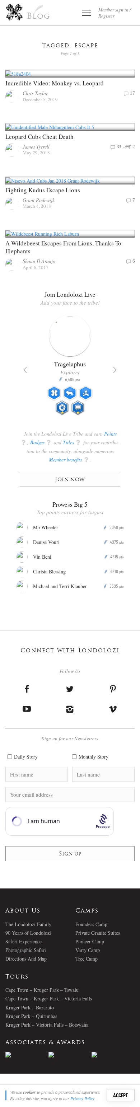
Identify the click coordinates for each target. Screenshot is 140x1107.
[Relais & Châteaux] (113, 1054)
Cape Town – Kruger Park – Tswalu (42, 989)
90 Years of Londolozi (28, 932)
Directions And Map (26, 958)
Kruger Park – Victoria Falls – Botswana (46, 1024)
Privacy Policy (82, 1098)
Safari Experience (23, 941)
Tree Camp (86, 958)
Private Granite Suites (97, 932)
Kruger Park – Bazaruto (29, 1007)
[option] (70, 368)
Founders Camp (91, 924)
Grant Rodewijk (39, 200)
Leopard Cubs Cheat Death (39, 136)
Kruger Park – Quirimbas (31, 1016)
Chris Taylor (35, 93)
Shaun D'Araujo (39, 261)
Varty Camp (87, 950)
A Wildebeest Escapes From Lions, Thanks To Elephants (63, 247)
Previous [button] (25, 370)
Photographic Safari (25, 950)
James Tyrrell (36, 146)
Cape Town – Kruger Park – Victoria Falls (48, 998)
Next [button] (114, 370)
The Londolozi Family (28, 924)
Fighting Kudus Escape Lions (42, 190)
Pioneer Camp (89, 941)
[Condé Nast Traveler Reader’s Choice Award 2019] (26, 1054)
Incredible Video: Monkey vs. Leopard (54, 83)
